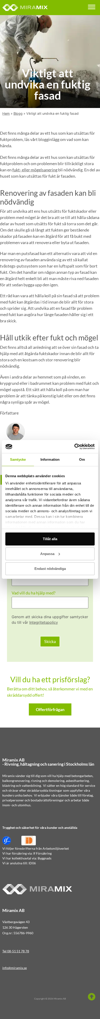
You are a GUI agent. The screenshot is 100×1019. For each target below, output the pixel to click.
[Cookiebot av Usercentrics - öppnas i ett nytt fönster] (74, 447)
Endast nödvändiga (50, 569)
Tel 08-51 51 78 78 (15, 951)
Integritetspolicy (43, 622)
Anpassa (47, 554)
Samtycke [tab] (18, 459)
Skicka (50, 641)
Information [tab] (50, 459)
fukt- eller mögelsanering (34, 169)
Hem (6, 113)
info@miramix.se (14, 968)
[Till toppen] (91, 996)
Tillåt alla (50, 539)
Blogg (18, 113)
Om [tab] (82, 459)
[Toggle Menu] (91, 7)
